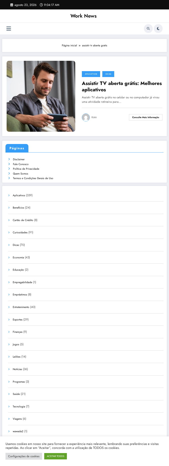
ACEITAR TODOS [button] (55, 456)
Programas (19, 382)
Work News (83, 15)
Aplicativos (91, 74)
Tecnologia (19, 406)
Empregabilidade (22, 282)
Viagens (17, 419)
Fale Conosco (21, 164)
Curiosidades (20, 232)
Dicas (108, 74)
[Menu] (9, 28)
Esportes (17, 320)
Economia (18, 257)
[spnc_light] (158, 28)
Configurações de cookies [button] (23, 456)
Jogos (16, 344)
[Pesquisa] (148, 28)
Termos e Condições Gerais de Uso (33, 178)
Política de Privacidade (26, 169)
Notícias (17, 369)
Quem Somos (20, 174)
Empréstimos (20, 295)
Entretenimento (21, 307)
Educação (18, 270)
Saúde (16, 394)
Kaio (94, 117)
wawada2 (18, 431)
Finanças (17, 332)
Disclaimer (19, 159)
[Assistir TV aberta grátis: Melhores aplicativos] (41, 96)
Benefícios (18, 208)
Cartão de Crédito (23, 220)
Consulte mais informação (145, 117)
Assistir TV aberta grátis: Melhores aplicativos (122, 86)
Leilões (16, 357)
